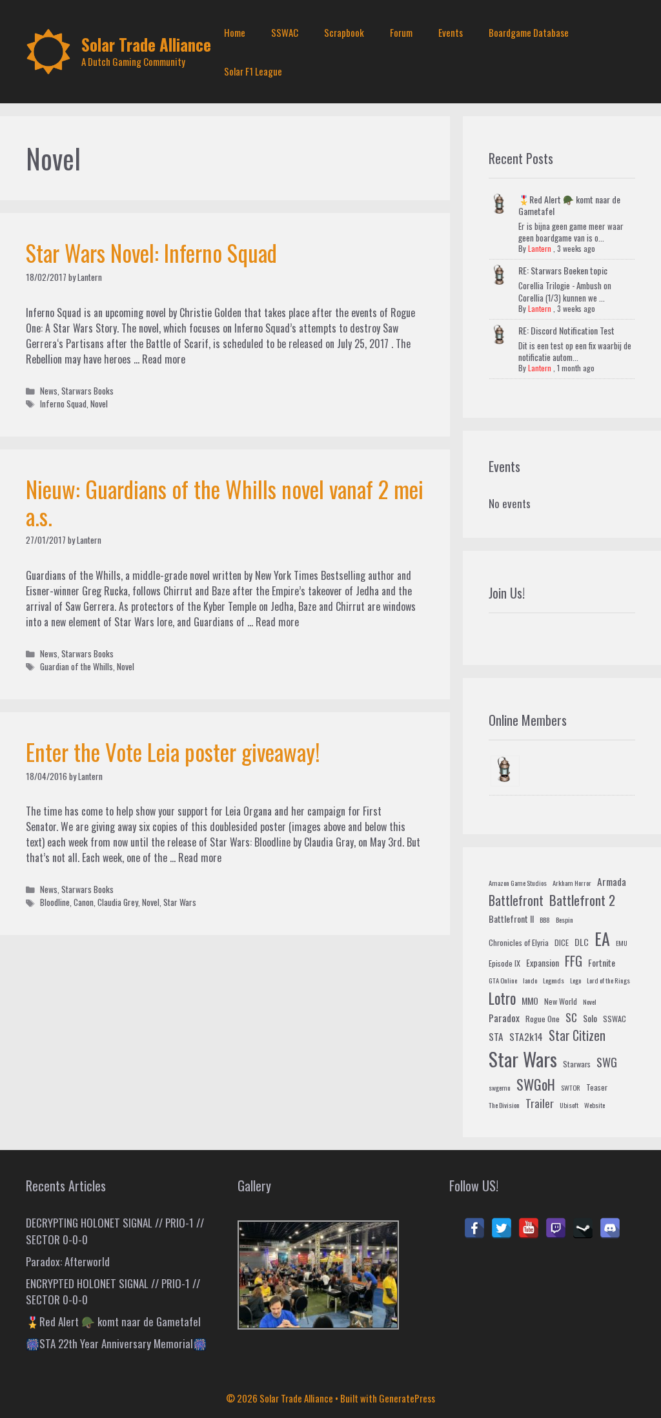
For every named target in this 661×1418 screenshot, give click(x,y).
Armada (611, 881)
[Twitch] (555, 1228)
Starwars (577, 1064)
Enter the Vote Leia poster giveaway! (173, 751)
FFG (573, 961)
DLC (582, 942)
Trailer (539, 1103)
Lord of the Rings (608, 980)
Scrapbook (344, 32)
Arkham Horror (572, 883)
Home (234, 32)
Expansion (542, 962)
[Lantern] (505, 770)
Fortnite (601, 962)
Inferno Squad (63, 403)
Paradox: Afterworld (68, 1261)
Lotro (502, 998)
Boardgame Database (529, 32)
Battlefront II (511, 918)
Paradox (504, 1018)
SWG (606, 1062)
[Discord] (610, 1228)
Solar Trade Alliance (146, 44)
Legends (553, 980)
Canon (84, 902)
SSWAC (284, 32)
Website (594, 1105)
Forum (401, 32)
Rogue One (542, 1019)
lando (530, 980)
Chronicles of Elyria (519, 943)
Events (450, 32)
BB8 (545, 919)
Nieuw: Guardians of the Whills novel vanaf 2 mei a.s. (224, 502)
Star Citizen (577, 1035)
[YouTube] (528, 1228)
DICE (561, 943)
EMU (621, 943)
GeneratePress (407, 1398)
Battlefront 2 (582, 900)
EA (602, 938)
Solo (590, 1018)
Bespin (564, 919)
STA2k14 (526, 1036)
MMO (530, 1000)
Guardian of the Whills (76, 666)
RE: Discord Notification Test (566, 330)
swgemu (500, 1087)
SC (571, 1017)
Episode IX (504, 963)
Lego (575, 980)
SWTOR (570, 1087)
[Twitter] (501, 1228)
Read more (163, 359)
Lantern (539, 248)
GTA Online (503, 980)
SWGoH (535, 1083)
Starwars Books (87, 390)
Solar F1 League (253, 71)
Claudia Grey (117, 902)
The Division (504, 1105)
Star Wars (179, 902)
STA (496, 1036)
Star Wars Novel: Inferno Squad (151, 252)
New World (560, 1001)
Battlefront (516, 900)
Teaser (596, 1087)
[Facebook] (474, 1228)
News (48, 390)
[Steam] (583, 1228)
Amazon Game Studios (518, 883)
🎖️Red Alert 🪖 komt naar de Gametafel (569, 205)
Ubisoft (569, 1105)
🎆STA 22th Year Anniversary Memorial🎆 (116, 1343)
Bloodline (55, 902)
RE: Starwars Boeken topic (562, 270)
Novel (99, 403)
